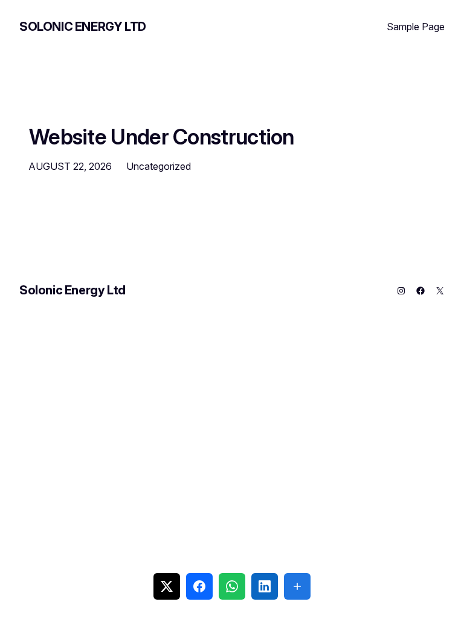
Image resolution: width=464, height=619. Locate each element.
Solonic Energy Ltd (82, 26)
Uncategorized (158, 166)
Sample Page (416, 27)
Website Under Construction (161, 137)
